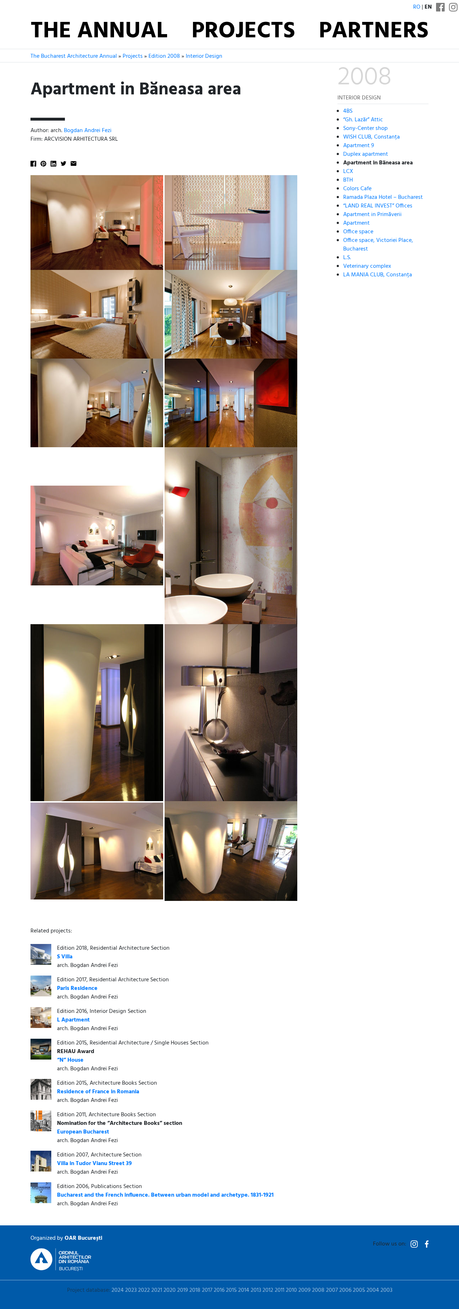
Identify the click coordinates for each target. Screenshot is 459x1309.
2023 (131, 1290)
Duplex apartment (365, 154)
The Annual (98, 31)
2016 (219, 1290)
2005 (359, 1290)
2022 (144, 1290)
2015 (231, 1290)
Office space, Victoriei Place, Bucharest (378, 244)
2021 (156, 1290)
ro (416, 7)
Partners (374, 31)
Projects (243, 31)
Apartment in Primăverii (372, 214)
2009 (304, 1290)
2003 (386, 1290)
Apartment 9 (358, 145)
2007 (332, 1290)
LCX (348, 171)
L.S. (347, 257)
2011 (279, 1290)
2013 (256, 1290)
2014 (243, 1290)
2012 (267, 1290)
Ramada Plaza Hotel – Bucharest (383, 197)
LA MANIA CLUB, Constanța (377, 274)
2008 (318, 1290)
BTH (348, 179)
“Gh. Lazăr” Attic (363, 119)
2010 (291, 1290)
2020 (170, 1290)
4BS (347, 111)
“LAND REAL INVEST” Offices (377, 205)
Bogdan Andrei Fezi (88, 130)
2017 (207, 1290)
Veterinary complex (367, 266)
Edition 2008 (164, 56)
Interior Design (204, 56)
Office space (358, 231)
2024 (118, 1290)
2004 (372, 1290)
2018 (194, 1290)
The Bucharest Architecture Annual (73, 56)
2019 (182, 1290)
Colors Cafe (357, 188)
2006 (345, 1290)
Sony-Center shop (365, 128)
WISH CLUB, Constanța (371, 136)
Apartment (356, 223)
